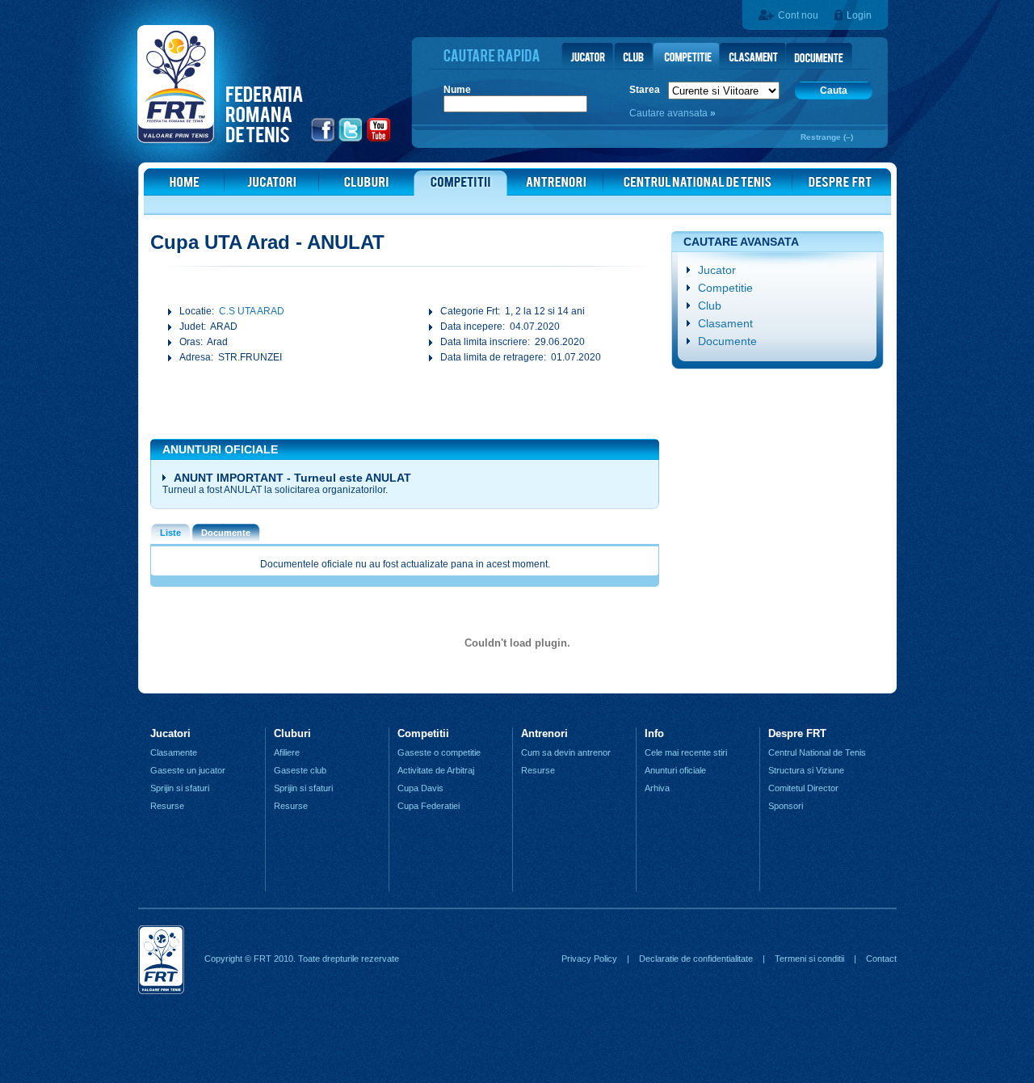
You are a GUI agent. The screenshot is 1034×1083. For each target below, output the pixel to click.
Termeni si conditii (809, 958)
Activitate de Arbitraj (435, 770)
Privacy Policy (589, 958)
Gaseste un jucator (187, 770)
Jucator (717, 269)
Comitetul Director (803, 788)
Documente (727, 341)
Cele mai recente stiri (686, 752)
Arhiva (657, 788)
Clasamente (173, 752)
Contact (881, 958)
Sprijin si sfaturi (179, 788)
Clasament (725, 323)
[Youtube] (379, 139)
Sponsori (785, 806)
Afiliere (287, 752)
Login (859, 15)
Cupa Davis (420, 788)
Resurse (167, 806)
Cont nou (798, 15)
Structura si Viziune (806, 770)
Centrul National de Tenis (817, 752)
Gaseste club (300, 770)
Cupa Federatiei (428, 806)
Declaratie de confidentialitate (696, 958)
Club (709, 305)
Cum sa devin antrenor (566, 752)
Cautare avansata (669, 113)
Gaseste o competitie (439, 752)
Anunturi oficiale (675, 770)
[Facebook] (323, 139)
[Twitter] (351, 139)
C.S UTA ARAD (251, 311)
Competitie (725, 287)
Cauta (833, 90)
